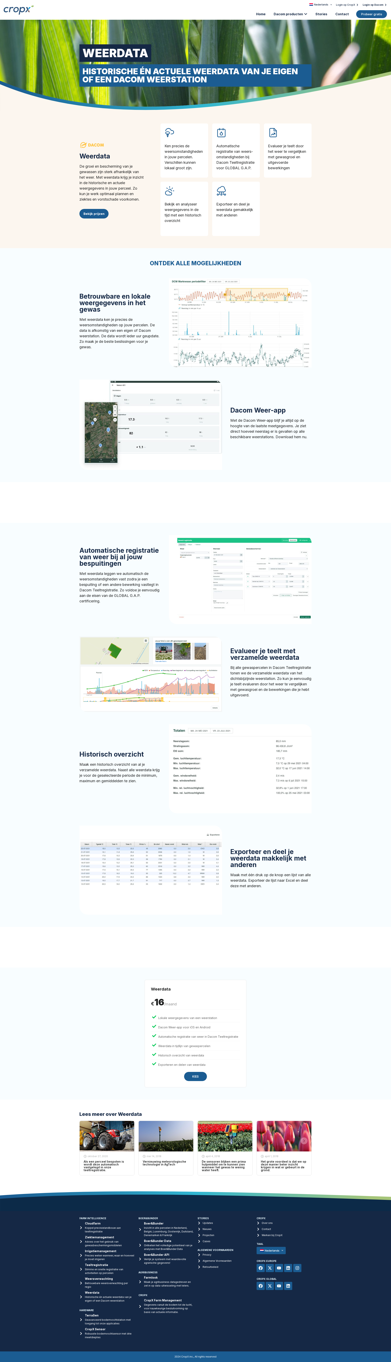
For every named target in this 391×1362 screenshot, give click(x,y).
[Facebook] (261, 1268)
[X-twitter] (270, 1268)
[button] (86, 1140)
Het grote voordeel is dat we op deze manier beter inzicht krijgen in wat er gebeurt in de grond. (283, 1166)
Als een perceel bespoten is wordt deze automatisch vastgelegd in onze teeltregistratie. (104, 1166)
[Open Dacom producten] (305, 14)
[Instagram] (297, 1268)
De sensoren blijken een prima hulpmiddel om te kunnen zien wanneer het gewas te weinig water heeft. (224, 1166)
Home (261, 14)
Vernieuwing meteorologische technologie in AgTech (164, 1163)
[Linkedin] (288, 1268)
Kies (195, 1076)
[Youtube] (279, 1268)
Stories (321, 14)
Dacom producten (288, 14)
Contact (342, 14)
